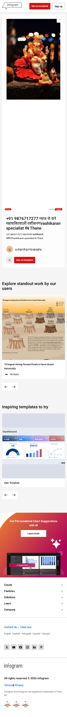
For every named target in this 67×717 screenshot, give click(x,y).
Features (9, 591)
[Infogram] (12, 6)
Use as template (39, 6)
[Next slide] (14, 387)
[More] (60, 19)
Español (36, 633)
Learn (7, 603)
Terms (8, 685)
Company (9, 609)
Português (26, 633)
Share (8, 209)
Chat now (26, 627)
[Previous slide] (6, 387)
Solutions (9, 597)
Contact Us (10, 627)
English (7, 633)
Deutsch (16, 633)
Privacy (19, 685)
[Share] (9, 260)
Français (46, 633)
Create (8, 585)
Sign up (59, 6)
